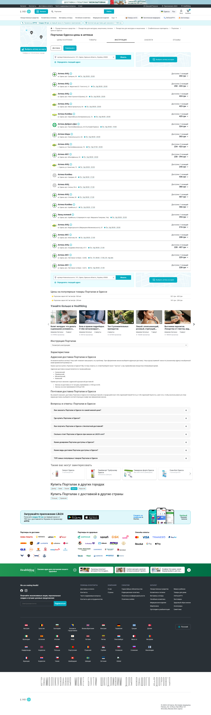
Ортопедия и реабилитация (160, 609)
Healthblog (187, 6)
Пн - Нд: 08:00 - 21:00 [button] (87, 177)
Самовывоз (70, 48)
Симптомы (178, 609)
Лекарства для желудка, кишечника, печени (95, 28)
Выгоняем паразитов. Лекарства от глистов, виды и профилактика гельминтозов (178, 327)
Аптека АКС (70, 154)
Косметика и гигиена (48, 18)
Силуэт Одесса (68, 470)
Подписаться (60, 603)
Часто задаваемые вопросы (65, 6)
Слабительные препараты (158, 28)
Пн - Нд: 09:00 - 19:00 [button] (109, 127)
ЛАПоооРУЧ (178, 596)
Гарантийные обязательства (132, 589)
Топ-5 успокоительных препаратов (118, 327)
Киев (60, 488)
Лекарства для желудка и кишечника (130, 28)
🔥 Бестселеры (184, 18)
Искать (123, 57)
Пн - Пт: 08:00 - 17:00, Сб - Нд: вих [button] (101, 258)
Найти (109, 11)
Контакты (32, 6)
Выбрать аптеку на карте (35, 49)
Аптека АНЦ (71, 73)
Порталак (175, 28)
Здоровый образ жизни (182, 602)
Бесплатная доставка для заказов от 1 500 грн (105, 23)
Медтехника (154, 606)
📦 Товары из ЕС (131, 18)
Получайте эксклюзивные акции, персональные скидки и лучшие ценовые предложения (40, 597)
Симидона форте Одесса (144, 470)
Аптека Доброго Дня (78, 124)
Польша (54, 498)
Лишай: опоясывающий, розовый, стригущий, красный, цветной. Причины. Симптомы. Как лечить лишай (148, 327)
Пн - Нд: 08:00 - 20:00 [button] (87, 76)
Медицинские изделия (101, 18)
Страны (110, 592)
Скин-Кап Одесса (177, 470)
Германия (63, 498)
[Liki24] (25, 700)
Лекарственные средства (29, 18)
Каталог (23, 6)
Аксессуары (178, 606)
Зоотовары (178, 599)
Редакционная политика (130, 592)
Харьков (82, 488)
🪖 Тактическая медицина (150, 18)
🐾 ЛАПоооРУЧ (169, 18)
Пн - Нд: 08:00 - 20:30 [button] (87, 167)
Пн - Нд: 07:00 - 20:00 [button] (95, 147)
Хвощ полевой (73, 214)
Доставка (56, 48)
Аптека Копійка (74, 114)
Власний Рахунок (152, 6)
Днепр (53, 488)
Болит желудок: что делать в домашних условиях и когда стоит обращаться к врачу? (63, 327)
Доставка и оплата (46, 6)
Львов (66, 488)
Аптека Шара (71, 134)
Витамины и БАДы (66, 18)
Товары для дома (180, 592)
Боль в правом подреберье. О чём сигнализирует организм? (92, 327)
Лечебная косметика (82, 18)
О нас (80, 6)
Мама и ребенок (179, 589)
